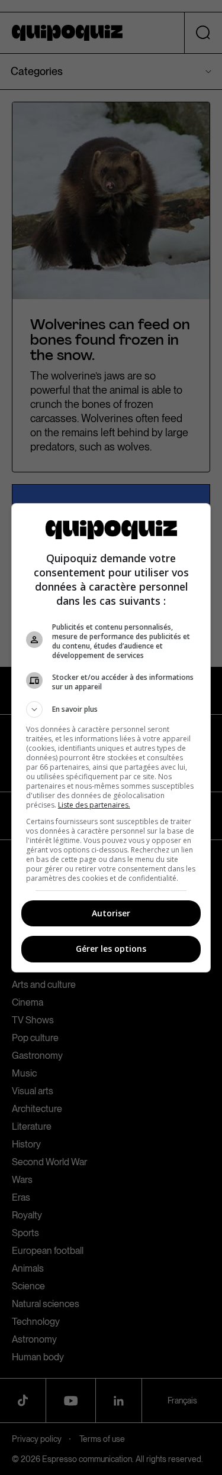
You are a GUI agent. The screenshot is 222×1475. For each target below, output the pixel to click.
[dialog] (111, 737)
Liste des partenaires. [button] (94, 805)
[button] (111, 709)
